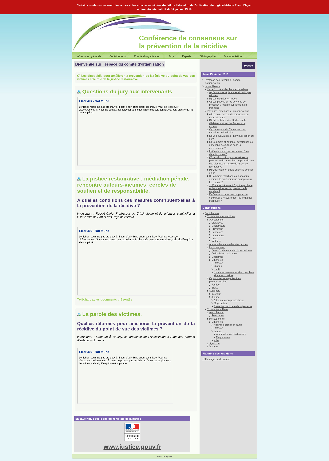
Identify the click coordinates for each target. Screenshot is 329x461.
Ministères (217, 259)
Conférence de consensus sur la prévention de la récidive (188, 42)
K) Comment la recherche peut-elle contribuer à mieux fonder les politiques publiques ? (230, 197)
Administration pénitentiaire (229, 300)
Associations (216, 219)
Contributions (212, 213)
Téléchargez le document (216, 359)
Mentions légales (164, 456)
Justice (218, 266)
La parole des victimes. (112, 314)
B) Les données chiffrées (223, 98)
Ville (216, 340)
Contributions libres (217, 309)
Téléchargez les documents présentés (104, 299)
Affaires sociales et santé (228, 324)
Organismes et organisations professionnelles (225, 280)
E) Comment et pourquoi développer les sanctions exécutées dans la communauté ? (231, 145)
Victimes (216, 241)
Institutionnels (217, 247)
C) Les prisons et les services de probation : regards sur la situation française (228, 104)
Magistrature (218, 225)
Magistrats (217, 256)
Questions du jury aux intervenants (127, 92)
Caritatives (217, 222)
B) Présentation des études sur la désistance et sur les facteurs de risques (227, 123)
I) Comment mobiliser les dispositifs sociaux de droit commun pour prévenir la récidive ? (230, 179)
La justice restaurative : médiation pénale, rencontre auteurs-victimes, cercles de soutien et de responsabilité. (133, 185)
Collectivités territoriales (225, 253)
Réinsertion (218, 235)
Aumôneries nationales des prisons (228, 244)
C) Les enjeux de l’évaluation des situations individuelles (227, 131)
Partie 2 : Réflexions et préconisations (228, 111)
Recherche (217, 232)
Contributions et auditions (221, 216)
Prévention (217, 228)
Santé (215, 238)
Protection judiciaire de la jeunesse (233, 306)
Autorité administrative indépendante (232, 250)
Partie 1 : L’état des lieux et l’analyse (227, 89)
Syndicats (214, 290)
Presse (248, 65)
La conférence (212, 86)
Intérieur (218, 262)
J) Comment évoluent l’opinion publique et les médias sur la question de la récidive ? (230, 188)
